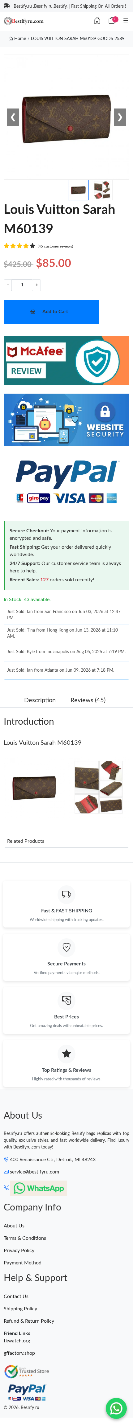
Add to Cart (55, 311)
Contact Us (16, 1296)
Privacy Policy (19, 1250)
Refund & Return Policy (29, 1321)
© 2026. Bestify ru (21, 1408)
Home (19, 39)
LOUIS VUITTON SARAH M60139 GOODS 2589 (77, 39)
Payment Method (22, 1262)
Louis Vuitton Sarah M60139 (43, 743)
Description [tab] (40, 700)
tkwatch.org (17, 1340)
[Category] (125, 21)
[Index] (97, 21)
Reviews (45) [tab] (88, 700)
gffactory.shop (19, 1353)
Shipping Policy (20, 1308)
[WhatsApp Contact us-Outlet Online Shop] (116, 1408)
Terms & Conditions (25, 1238)
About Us (14, 1225)
